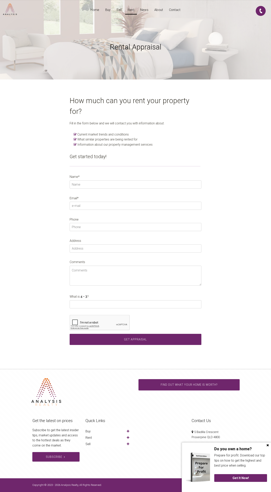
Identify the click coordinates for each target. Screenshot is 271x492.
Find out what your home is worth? (189, 384)
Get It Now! (241, 478)
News (144, 10)
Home (94, 10)
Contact (175, 10)
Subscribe (54, 456)
